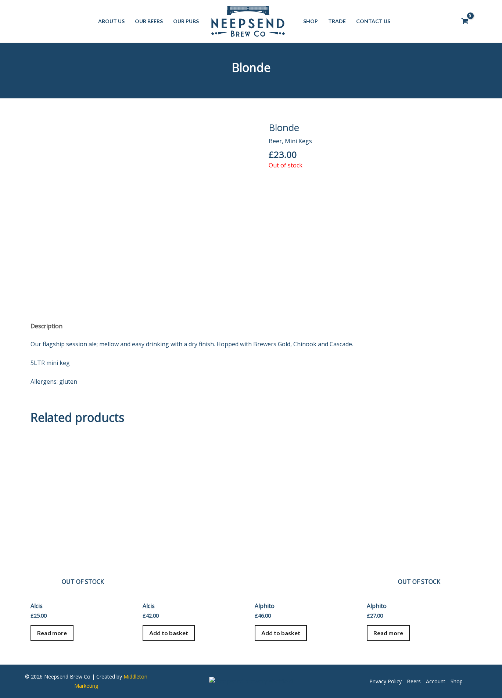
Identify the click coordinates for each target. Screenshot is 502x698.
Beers (414, 681)
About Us (111, 21)
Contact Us (373, 21)
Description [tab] (46, 326)
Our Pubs (186, 21)
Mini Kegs (298, 141)
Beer (275, 141)
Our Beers (149, 21)
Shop (310, 21)
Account (435, 681)
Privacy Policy (385, 681)
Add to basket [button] (168, 632)
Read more (52, 632)
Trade (337, 21)
